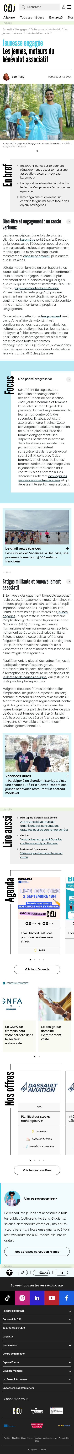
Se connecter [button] (64, 7)
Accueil (7, 29)
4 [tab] (43, 960)
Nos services (10, 1345)
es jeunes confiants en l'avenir (37, 288)
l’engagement (51, 316)
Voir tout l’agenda (37, 969)
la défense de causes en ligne (25, 677)
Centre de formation (14, 1353)
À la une (9, 17)
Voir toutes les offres (37, 1170)
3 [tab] (39, 960)
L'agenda (8, 1336)
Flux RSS (15, 1438)
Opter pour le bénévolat (45, 29)
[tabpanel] (37, 116)
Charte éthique (27, 1438)
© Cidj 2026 (32, 1450)
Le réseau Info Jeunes (15, 1379)
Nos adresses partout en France (37, 1251)
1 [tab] (37, 151)
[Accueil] (9, 8)
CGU (37, 1441)
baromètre (27, 239)
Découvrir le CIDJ (12, 1319)
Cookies (43, 1450)
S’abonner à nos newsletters (18, 1388)
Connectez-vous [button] (16, 1399)
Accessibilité (64, 1438)
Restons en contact (13, 1310)
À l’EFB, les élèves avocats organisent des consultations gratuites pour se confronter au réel (44, 825)
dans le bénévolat (36, 256)
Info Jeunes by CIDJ (14, 1328)
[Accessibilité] (9, 1272)
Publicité (7, 1438)
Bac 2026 (56, 17)
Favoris (43, 1272)
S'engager (21, 29)
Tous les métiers (32, 17)
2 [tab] (34, 960)
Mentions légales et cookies (46, 1438)
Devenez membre (13, 1370)
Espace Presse (11, 1362)
